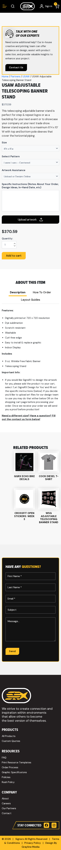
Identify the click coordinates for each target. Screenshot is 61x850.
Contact (6, 813)
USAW (26, 76)
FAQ (4, 757)
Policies (6, 777)
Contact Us (16, 67)
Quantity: (7, 238)
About (5, 798)
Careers (6, 803)
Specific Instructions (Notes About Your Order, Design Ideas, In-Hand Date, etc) (30, 186)
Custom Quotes (11, 741)
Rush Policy (8, 782)
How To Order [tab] (42, 292)
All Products (8, 736)
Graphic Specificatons (14, 772)
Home (5, 76)
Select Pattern (11, 156)
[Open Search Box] (13, 6)
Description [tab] (17, 292)
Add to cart (13, 255)
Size (4, 142)
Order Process (10, 767)
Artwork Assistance (13, 170)
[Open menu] (4, 6)
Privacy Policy (32, 843)
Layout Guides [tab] (30, 299)
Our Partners (9, 808)
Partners (15, 76)
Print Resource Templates (16, 762)
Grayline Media (30, 847)
